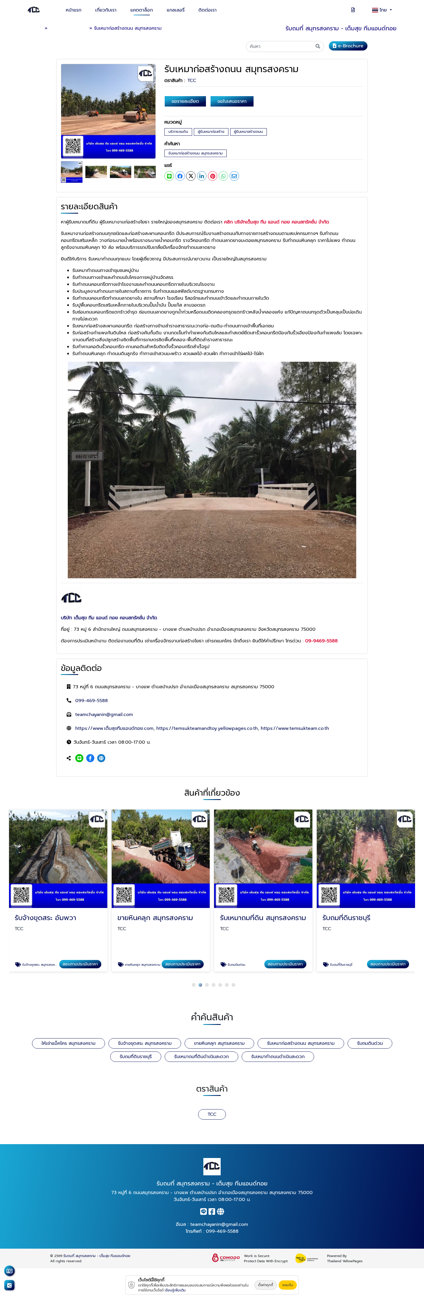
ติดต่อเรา (207, 10)
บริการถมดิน (178, 131)
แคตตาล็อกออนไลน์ (68, 28)
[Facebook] (90, 758)
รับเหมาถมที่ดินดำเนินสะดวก (201, 1056)
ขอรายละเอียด (185, 101)
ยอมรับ (287, 1285)
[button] (194, 985)
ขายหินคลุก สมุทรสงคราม (219, 1043)
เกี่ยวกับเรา (106, 10)
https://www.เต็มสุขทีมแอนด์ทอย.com (114, 728)
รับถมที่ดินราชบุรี (136, 1056)
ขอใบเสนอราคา (232, 101)
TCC (191, 80)
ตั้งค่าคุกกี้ (265, 1285)
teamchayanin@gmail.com (104, 714)
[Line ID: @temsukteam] (79, 758)
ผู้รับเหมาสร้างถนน (248, 131)
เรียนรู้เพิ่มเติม (175, 1290)
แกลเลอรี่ (176, 10)
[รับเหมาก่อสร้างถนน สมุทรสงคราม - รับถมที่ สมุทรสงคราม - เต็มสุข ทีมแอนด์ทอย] (108, 111)
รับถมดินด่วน (370, 1043)
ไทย (384, 10)
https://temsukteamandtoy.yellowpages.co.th (207, 728)
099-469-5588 (91, 700)
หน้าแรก (73, 10)
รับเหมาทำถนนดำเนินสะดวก (278, 1056)
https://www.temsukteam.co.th (295, 728)
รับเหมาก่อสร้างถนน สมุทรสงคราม (195, 153)
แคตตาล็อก (141, 10)
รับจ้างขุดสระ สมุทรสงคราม (145, 1043)
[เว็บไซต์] (101, 758)
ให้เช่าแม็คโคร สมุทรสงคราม (68, 1043)
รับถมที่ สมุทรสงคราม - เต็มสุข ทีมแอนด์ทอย (96, 1255)
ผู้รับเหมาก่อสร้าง (211, 131)
